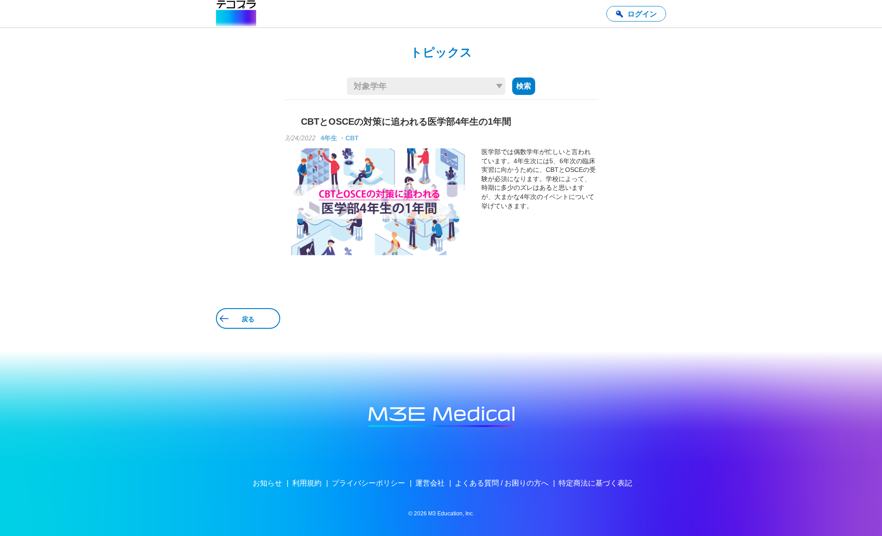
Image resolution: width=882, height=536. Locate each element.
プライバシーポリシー (368, 483)
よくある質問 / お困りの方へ (501, 483)
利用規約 (307, 483)
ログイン (642, 14)
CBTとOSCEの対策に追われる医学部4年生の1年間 (406, 121)
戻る (248, 319)
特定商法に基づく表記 (595, 483)
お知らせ (267, 483)
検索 (523, 86)
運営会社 (430, 483)
